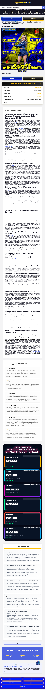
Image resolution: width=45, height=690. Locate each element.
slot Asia (11, 235)
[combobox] (21, 7)
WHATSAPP (34, 683)
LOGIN (11, 18)
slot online (16, 258)
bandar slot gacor (33, 213)
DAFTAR (33, 18)
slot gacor (21, 128)
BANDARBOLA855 (14, 122)
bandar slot (13, 165)
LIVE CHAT (23, 686)
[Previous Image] (2, 49)
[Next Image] (43, 49)
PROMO (12, 679)
